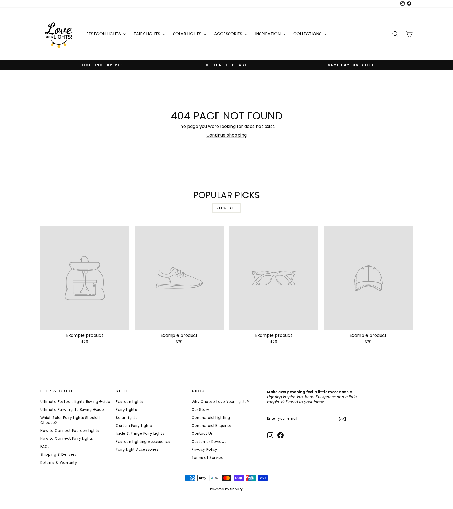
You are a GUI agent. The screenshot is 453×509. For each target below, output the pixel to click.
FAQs (45, 446)
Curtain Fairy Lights (134, 425)
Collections (307, 34)
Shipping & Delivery (58, 454)
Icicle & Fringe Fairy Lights (140, 433)
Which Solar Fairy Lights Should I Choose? (70, 420)
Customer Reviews (209, 441)
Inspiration (268, 34)
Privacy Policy (204, 449)
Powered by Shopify (226, 489)
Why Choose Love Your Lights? (220, 401)
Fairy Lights (147, 34)
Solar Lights (187, 34)
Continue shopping (226, 135)
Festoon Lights (104, 34)
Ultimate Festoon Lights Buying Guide (75, 401)
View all (226, 208)
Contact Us (202, 433)
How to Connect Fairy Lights (66, 438)
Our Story (200, 409)
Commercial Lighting (211, 417)
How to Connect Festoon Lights (69, 430)
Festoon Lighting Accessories (143, 441)
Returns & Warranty (58, 462)
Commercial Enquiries (212, 425)
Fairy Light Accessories (137, 449)
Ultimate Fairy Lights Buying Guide (72, 409)
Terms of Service (207, 457)
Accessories (228, 34)
